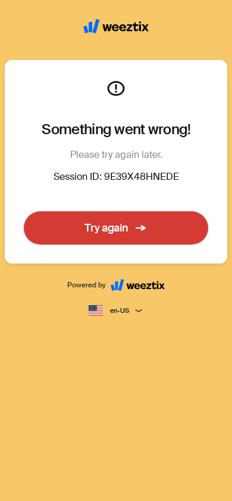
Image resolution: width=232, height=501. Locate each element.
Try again (106, 228)
